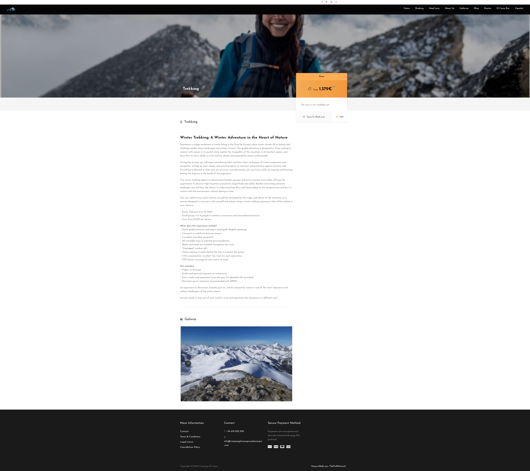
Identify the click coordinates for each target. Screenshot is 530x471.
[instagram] (336, 2)
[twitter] (327, 2)
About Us (449, 8)
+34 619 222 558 (235, 431)
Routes (487, 8)
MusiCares (434, 8)
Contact (184, 431)
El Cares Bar (503, 8)
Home (407, 8)
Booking (419, 8)
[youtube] (331, 2)
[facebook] (322, 2)
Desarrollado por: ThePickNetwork (328, 466)
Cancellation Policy (190, 447)
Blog (476, 8)
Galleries (464, 8)
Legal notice (186, 442)
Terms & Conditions (190, 437)
